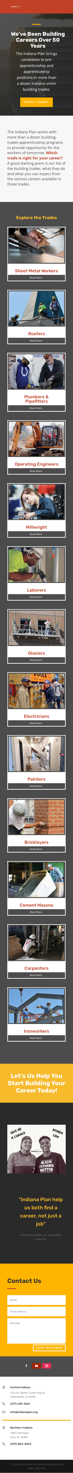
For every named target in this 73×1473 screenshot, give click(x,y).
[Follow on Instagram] (46, 1366)
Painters (36, 779)
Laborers (36, 590)
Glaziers (36, 653)
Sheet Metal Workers (36, 271)
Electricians (36, 716)
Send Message (49, 1347)
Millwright (36, 527)
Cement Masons (36, 905)
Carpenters (36, 968)
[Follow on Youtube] (36, 1366)
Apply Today (36, 102)
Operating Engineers (36, 464)
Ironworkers (36, 1031)
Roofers (36, 333)
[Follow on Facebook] (26, 1366)
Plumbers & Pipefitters (36, 399)
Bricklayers (36, 842)
